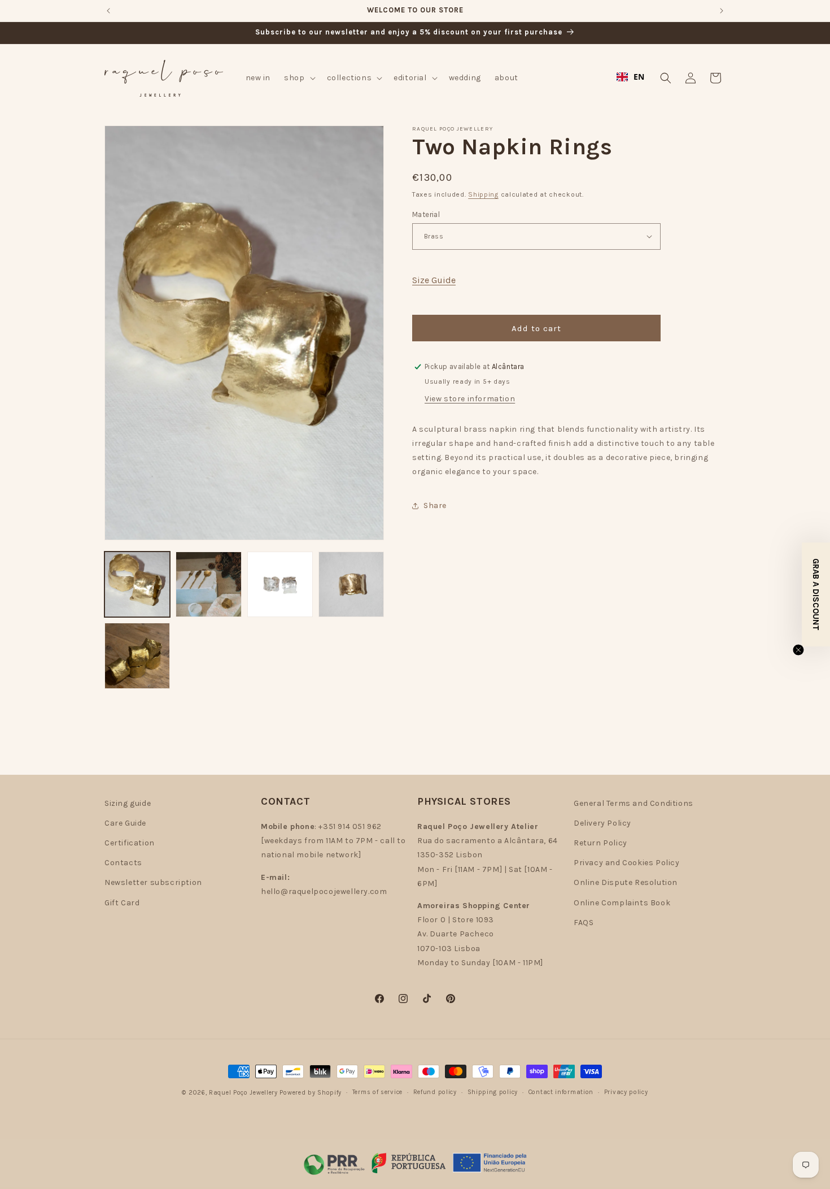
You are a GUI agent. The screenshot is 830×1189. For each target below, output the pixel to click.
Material (426, 214)
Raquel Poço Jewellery (243, 1092)
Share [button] (435, 505)
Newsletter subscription (153, 882)
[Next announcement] (721, 10)
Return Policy (600, 843)
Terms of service (377, 1092)
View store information (470, 398)
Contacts (123, 862)
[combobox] (630, 77)
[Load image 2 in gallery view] (208, 584)
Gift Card (121, 903)
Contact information (560, 1092)
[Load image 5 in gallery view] (137, 655)
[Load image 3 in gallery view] (280, 584)
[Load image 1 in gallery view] (137, 584)
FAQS (583, 922)
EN (639, 76)
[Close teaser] (798, 650)
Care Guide (125, 823)
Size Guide (434, 279)
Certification (129, 843)
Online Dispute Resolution (626, 882)
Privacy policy (626, 1092)
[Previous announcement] (108, 10)
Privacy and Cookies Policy (627, 862)
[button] (298, 78)
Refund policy (435, 1092)
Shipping (483, 194)
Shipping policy (493, 1092)
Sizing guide (127, 803)
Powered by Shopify (310, 1092)
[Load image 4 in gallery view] (351, 584)
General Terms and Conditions (633, 803)
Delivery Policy (602, 823)
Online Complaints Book (622, 903)
